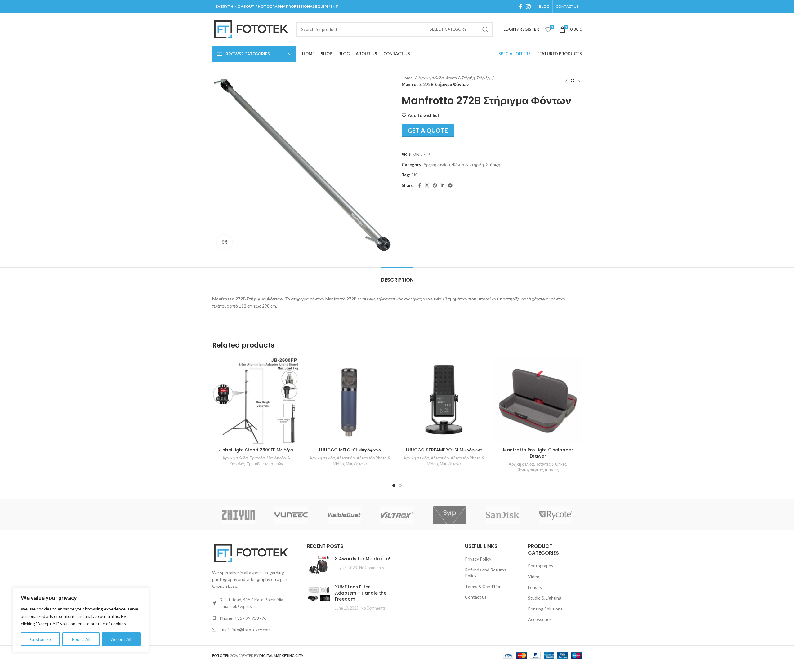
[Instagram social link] (528, 6)
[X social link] (427, 185)
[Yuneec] (291, 514)
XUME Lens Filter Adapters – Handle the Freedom (360, 593)
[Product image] (256, 400)
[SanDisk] (502, 514)
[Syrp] (449, 514)
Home (407, 77)
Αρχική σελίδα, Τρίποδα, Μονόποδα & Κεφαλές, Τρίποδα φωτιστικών (256, 460)
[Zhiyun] (238, 514)
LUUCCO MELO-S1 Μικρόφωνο (350, 450)
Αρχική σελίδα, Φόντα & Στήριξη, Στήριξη (454, 77)
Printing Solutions (545, 608)
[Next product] (579, 81)
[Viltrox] (397, 514)
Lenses (535, 587)
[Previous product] (566, 81)
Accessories (540, 619)
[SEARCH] (485, 29)
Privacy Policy (478, 558)
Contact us (476, 597)
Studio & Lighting (544, 598)
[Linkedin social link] (442, 185)
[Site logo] (251, 28)
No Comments (371, 567)
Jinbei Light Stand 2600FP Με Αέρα (256, 450)
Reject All (81, 639)
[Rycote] (555, 514)
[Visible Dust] (344, 514)
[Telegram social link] (450, 185)
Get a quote (428, 130)
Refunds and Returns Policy (485, 573)
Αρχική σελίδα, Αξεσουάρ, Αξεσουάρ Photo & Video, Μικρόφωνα (350, 460)
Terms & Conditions (484, 586)
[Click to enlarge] (224, 242)
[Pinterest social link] (435, 185)
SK (414, 174)
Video (533, 576)
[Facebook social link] (520, 6)
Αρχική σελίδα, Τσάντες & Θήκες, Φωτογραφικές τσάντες (538, 467)
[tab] (397, 276)
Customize (40, 639)
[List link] (255, 618)
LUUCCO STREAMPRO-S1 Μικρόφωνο (444, 450)
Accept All (121, 639)
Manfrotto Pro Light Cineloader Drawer (538, 453)
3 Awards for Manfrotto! (362, 559)
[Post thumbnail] (318, 565)
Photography (540, 565)
